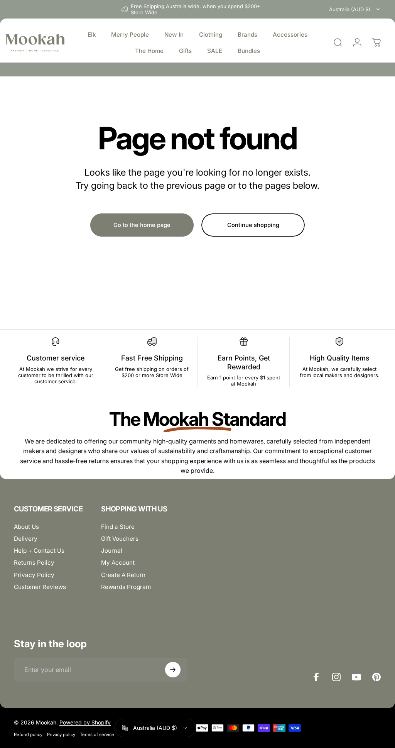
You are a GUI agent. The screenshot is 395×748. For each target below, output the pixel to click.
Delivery (25, 538)
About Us (26, 526)
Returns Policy (34, 562)
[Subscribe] (173, 669)
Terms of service (97, 734)
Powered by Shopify (85, 722)
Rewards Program (126, 587)
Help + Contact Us (39, 550)
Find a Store (118, 526)
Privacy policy (61, 734)
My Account (118, 562)
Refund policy (28, 734)
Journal (111, 550)
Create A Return (123, 575)
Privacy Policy (34, 575)
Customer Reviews (40, 587)
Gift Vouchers (119, 538)
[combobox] (355, 9)
